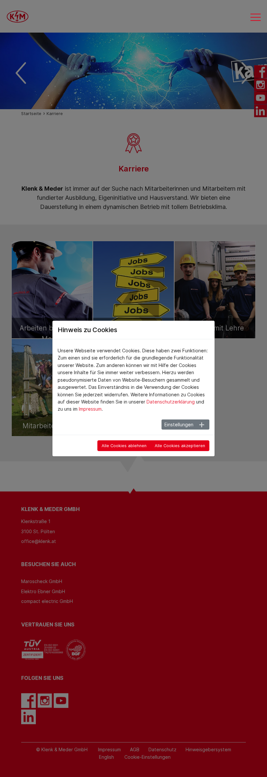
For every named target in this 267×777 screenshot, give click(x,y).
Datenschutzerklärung (171, 401)
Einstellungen (178, 424)
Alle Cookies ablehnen (124, 445)
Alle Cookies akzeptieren (180, 445)
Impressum (90, 409)
